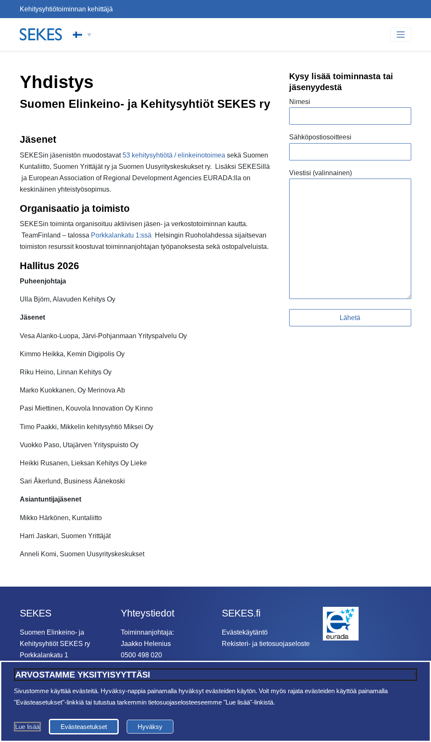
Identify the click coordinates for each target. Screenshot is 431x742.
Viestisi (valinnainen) (320, 172)
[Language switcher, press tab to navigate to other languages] (82, 34)
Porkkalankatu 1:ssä (121, 235)
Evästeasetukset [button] (84, 726)
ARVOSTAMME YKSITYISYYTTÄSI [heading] (82, 674)
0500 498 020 (141, 655)
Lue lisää (27, 726)
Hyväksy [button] (150, 726)
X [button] (415, 673)
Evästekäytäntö (245, 632)
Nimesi (299, 101)
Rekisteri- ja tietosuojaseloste (266, 643)
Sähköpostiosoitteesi (320, 137)
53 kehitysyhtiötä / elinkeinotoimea (173, 155)
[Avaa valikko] (400, 34)
